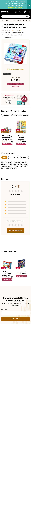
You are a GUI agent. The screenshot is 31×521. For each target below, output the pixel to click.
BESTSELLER (5, 132)
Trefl (20, 30)
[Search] (27, 16)
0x (12, 30)
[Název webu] (4, 12)
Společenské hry (17, 20)
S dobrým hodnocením (21, 115)
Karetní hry (25, 20)
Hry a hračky (8, 20)
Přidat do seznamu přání (16, 69)
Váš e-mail (4, 309)
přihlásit (16, 319)
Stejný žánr (6, 115)
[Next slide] (25, 54)
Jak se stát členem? (15, 86)
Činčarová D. (21, 139)
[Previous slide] (5, 54)
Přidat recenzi (15, 230)
